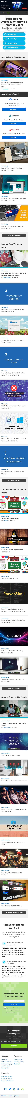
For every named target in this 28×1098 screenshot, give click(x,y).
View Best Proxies (14, 688)
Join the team (5, 1066)
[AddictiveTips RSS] (18, 1089)
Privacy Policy (14, 1096)
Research (18, 1056)
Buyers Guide (18, 1059)
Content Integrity (6, 1064)
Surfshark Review (6, 1078)
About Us (4, 1059)
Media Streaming (5, 721)
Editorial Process (6, 1062)
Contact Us (4, 1068)
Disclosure (4, 1096)
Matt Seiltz (5, 89)
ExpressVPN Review (7, 1081)
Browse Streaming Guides (14, 912)
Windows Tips (4, 271)
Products (5, 1073)
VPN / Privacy (4, 80)
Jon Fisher (5, 520)
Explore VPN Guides (14, 235)
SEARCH (14, 1046)
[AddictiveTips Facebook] (5, 1089)
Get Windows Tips (14, 480)
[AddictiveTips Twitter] (10, 1089)
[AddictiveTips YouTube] (14, 1089)
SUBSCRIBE (14, 1004)
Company (5, 1056)
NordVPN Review (6, 1076)
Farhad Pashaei (6, 277)
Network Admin (5, 516)
